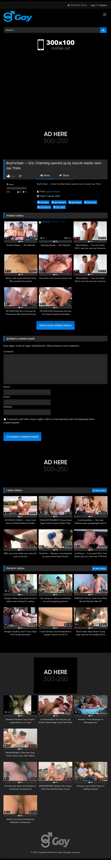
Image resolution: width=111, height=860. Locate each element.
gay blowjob (76, 202)
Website (7, 407)
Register (103, 5)
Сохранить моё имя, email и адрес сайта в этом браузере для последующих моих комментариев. (49, 421)
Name (7, 387)
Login (92, 5)
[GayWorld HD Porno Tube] (55, 17)
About (46, 175)
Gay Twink (60, 207)
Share (65, 175)
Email (7, 397)
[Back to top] (102, 851)
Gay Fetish (91, 202)
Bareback (45, 202)
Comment (8, 351)
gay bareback (60, 202)
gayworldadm (53, 191)
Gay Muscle (45, 207)
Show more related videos (55, 325)
